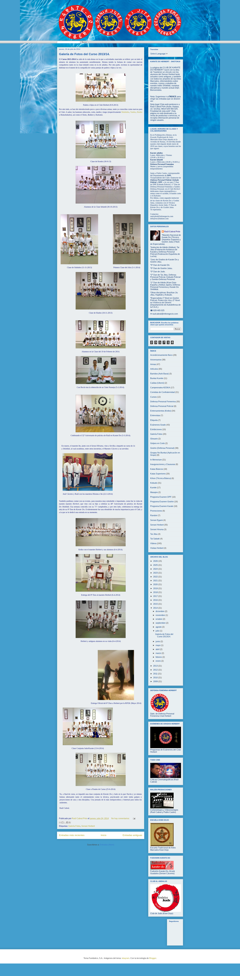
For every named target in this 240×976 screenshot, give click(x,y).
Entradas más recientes (71, 835)
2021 (155, 581)
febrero (159, 657)
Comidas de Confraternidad (162, 392)
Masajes (154, 492)
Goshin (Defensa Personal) (162, 448)
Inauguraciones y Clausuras (162, 464)
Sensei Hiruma (157, 529)
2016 (155, 600)
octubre (159, 619)
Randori (153, 515)
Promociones (156, 511)
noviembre (161, 615)
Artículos (154, 369)
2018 (155, 592)
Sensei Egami (156, 520)
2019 (155, 588)
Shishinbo (125, 112)
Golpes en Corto (157, 443)
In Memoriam (156, 460)
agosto (159, 627)
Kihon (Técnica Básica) (160, 478)
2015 (155, 604)
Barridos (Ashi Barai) (159, 374)
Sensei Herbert (88, 826)
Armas (153, 364)
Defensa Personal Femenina (163, 401)
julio (158, 631)
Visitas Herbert (156, 548)
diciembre (160, 611)
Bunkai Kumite (156, 378)
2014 (155, 608)
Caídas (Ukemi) (157, 383)
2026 (155, 561)
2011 (155, 674)
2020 (155, 584)
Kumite (153, 487)
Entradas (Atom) (107, 845)
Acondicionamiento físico (161, 355)
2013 (155, 666)
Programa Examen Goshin (162, 501)
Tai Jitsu (154, 534)
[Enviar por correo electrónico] (60, 822)
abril (158, 649)
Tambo (133, 112)
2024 (155, 569)
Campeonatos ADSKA (160, 387)
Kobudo (153, 483)
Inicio (103, 835)
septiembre (161, 623)
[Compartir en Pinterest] (69, 822)
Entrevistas (155, 415)
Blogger (152, 958)
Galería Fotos (74, 826)
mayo (158, 645)
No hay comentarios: (120, 818)
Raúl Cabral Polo (172, 231)
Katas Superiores (158, 474)
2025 (155, 565)
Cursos (153, 397)
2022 (155, 577)
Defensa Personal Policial (161, 406)
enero (158, 661)
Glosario (154, 439)
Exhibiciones (156, 429)
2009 (155, 681)
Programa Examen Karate (161, 506)
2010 (155, 677)
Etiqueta (154, 420)
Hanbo (139, 112)
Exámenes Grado (158, 425)
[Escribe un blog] (62, 822)
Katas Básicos (156, 469)
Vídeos (153, 543)
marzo (159, 653)
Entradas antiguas (132, 835)
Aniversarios (155, 360)
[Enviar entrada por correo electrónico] (133, 818)
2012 (155, 670)
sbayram (125, 958)
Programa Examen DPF (161, 497)
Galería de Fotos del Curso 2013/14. (84, 54)
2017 (155, 596)
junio (158, 641)
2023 (155, 573)
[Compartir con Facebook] (67, 822)
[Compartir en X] (65, 822)
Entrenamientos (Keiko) (160, 411)
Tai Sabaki (155, 539)
